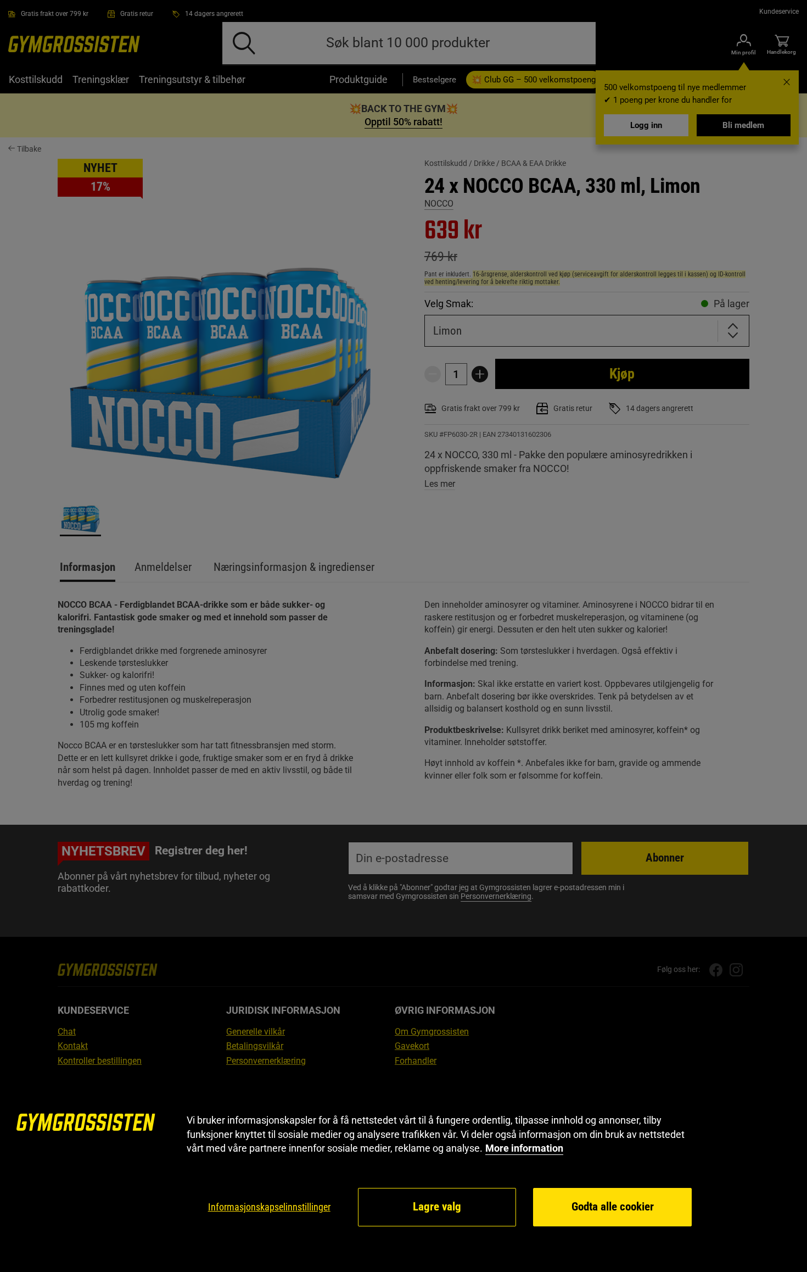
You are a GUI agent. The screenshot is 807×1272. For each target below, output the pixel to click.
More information (524, 1148)
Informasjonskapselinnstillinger (269, 1207)
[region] (403, 1170)
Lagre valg (437, 1206)
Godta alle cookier (612, 1206)
